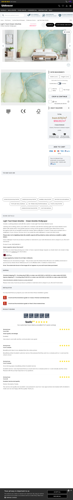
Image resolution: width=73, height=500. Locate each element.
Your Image (22, 10)
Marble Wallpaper (45, 199)
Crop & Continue (59, 96)
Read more (40, 495)
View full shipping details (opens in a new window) (18, 280)
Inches (64, 83)
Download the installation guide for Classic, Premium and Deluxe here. (28, 298)
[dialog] (36, 494)
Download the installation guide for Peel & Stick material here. (26, 303)
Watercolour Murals (62, 199)
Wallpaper (12, 10)
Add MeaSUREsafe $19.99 (60, 102)
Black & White (55, 89)
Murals (3, 10)
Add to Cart (59, 147)
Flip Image (66, 90)
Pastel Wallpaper (56, 204)
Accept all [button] (57, 492)
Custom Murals (46, 208)
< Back (70, 20)
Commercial (32, 10)
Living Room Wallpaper (11, 199)
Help (50, 10)
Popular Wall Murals (18, 204)
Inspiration (42, 10)
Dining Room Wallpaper (29, 208)
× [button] (71, 490)
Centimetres (53, 83)
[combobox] (68, 490)
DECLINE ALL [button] (57, 496)
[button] (25, 497)
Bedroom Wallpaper (29, 199)
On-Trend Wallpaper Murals (37, 204)
